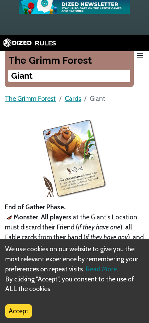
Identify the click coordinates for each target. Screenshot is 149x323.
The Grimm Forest (30, 98)
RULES (45, 43)
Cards (73, 98)
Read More (101, 269)
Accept (18, 311)
